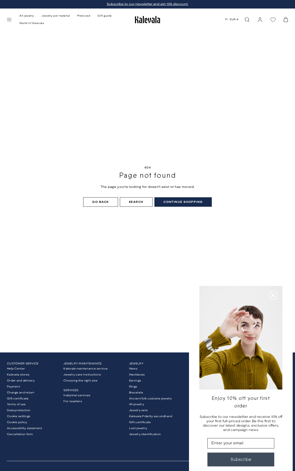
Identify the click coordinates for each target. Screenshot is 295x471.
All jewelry (136, 404)
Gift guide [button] (104, 16)
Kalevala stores (18, 374)
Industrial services (76, 395)
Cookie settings (18, 416)
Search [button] (136, 202)
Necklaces (137, 374)
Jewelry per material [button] (55, 16)
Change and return (21, 392)
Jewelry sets (138, 410)
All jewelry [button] (26, 16)
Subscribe (240, 459)
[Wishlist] (272, 19)
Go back (100, 202)
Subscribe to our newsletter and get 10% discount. (147, 4)
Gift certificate (18, 398)
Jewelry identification (145, 434)
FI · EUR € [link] (232, 19)
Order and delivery (21, 380)
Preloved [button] (83, 16)
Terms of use (16, 404)
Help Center (16, 368)
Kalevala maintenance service (85, 368)
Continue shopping (183, 202)
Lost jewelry (138, 428)
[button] (9, 19)
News (133, 368)
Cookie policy (17, 422)
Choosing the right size (80, 380)
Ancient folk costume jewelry (150, 398)
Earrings (135, 380)
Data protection (18, 410)
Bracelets (136, 392)
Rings (133, 386)
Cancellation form (20, 434)
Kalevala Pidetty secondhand (150, 416)
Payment (13, 386)
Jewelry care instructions (82, 374)
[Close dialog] (273, 295)
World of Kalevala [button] (31, 23)
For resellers (72, 401)
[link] (260, 19)
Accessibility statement (24, 428)
